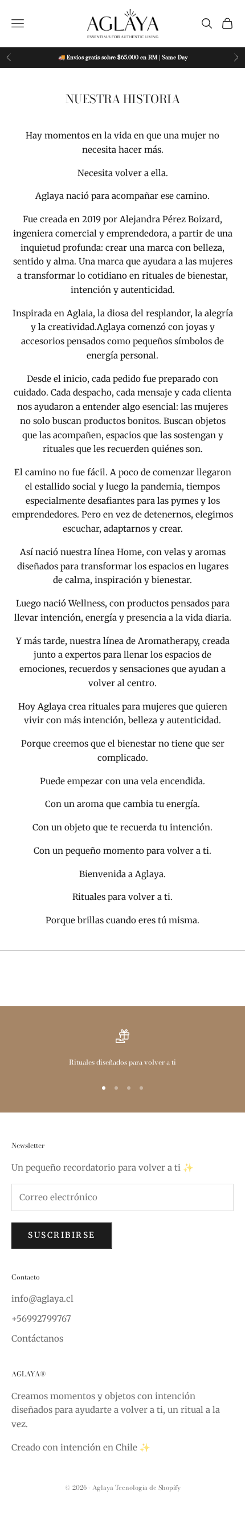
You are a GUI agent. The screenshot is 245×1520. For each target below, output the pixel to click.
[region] (122, 1048)
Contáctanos (37, 1338)
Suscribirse (62, 1235)
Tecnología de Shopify (148, 1487)
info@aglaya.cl (42, 1298)
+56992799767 (41, 1318)
